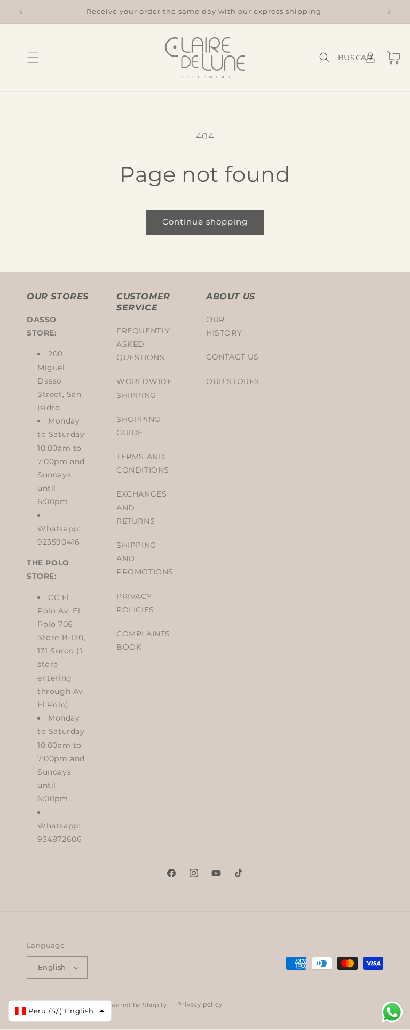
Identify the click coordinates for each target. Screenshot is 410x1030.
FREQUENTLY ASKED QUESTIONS (143, 344)
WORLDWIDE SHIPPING (144, 388)
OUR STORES (232, 381)
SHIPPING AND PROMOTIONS (145, 558)
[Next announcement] (389, 11)
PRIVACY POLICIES (135, 603)
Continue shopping (205, 222)
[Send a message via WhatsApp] (392, 1012)
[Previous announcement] (21, 11)
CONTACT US (232, 357)
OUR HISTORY (224, 326)
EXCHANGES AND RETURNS (141, 507)
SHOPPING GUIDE (138, 425)
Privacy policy (199, 1004)
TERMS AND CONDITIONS (142, 463)
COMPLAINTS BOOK (143, 640)
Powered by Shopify (134, 1005)
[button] (22, 57)
